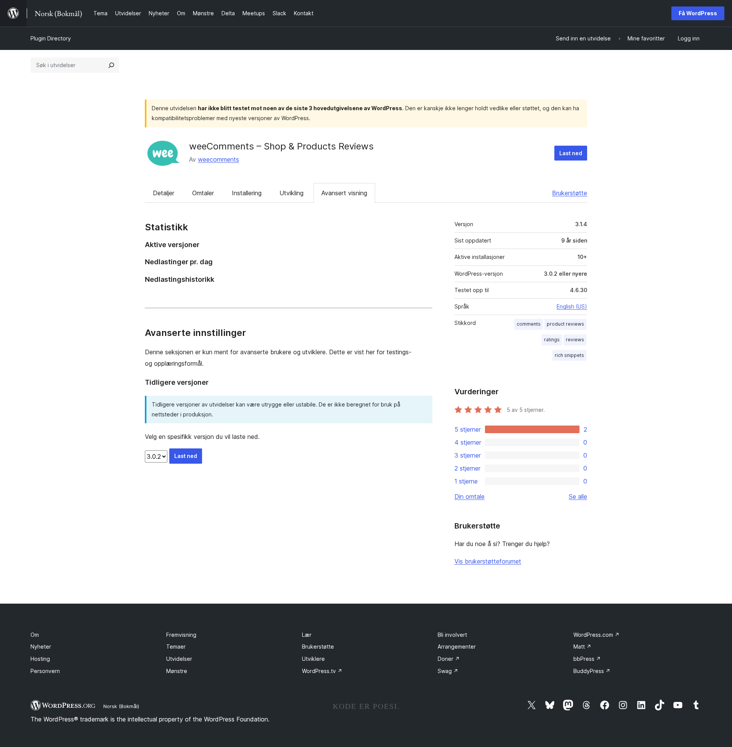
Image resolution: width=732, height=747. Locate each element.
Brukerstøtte (569, 193)
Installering (247, 193)
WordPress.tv (322, 671)
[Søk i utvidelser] (111, 65)
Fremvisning (181, 634)
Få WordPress (698, 13)
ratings (552, 339)
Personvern (45, 671)
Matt (582, 646)
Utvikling (291, 193)
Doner (449, 658)
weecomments (218, 159)
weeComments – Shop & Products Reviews (281, 146)
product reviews (565, 324)
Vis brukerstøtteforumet (487, 561)
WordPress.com (596, 634)
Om (34, 634)
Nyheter (40, 646)
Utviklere (313, 658)
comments (529, 324)
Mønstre (176, 671)
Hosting (40, 658)
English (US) (572, 306)
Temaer (176, 646)
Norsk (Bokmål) (121, 706)
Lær (306, 634)
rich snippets (569, 355)
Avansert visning (344, 193)
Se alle (578, 496)
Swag (448, 671)
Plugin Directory (50, 38)
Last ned (570, 153)
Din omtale (469, 496)
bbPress (587, 658)
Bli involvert (452, 634)
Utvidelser (179, 658)
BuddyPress (591, 671)
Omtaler (203, 193)
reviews (575, 339)
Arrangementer (457, 646)
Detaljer (163, 193)
